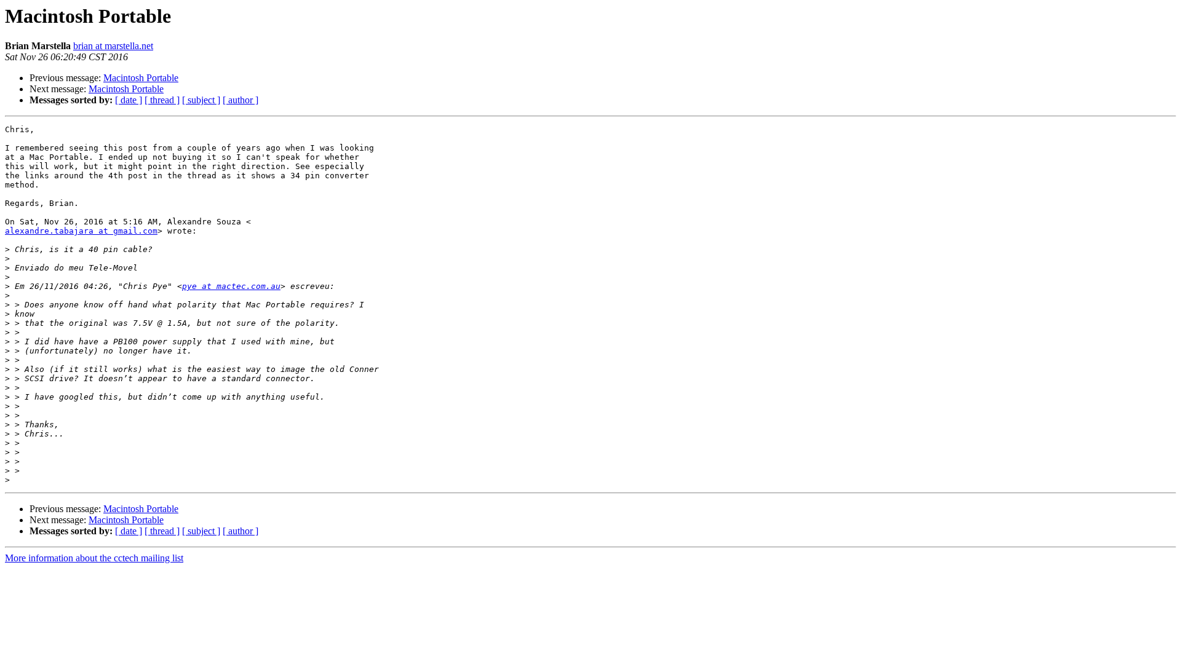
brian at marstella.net (113, 46)
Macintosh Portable (140, 78)
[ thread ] (162, 100)
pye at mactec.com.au (231, 286)
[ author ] (240, 100)
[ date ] (128, 100)
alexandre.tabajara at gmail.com (81, 230)
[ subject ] (201, 100)
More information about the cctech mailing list (94, 558)
